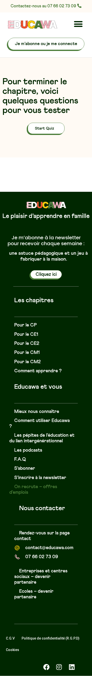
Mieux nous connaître (36, 411)
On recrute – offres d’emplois (33, 489)
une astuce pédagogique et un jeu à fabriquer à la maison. (48, 256)
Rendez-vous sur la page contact (42, 536)
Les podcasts (28, 450)
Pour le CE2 (26, 343)
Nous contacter (42, 508)
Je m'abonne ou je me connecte (46, 44)
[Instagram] (59, 667)
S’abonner (24, 468)
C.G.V (10, 638)
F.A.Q (20, 459)
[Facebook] (46, 667)
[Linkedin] (72, 667)
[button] (78, 24)
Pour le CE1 (26, 334)
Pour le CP (25, 325)
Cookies (12, 650)
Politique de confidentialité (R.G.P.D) (50, 638)
